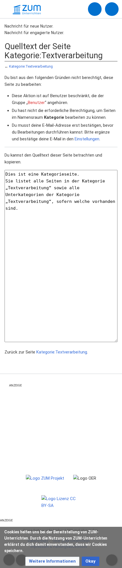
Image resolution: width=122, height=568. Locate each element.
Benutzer (36, 102)
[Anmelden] (95, 9)
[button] (52, 561)
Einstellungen (87, 139)
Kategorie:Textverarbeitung (31, 66)
